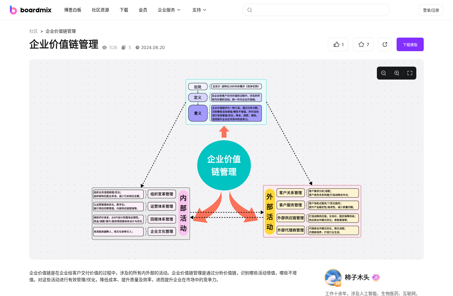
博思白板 (72, 9)
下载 (124, 9)
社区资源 (100, 9)
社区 (33, 31)
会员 (143, 9)
